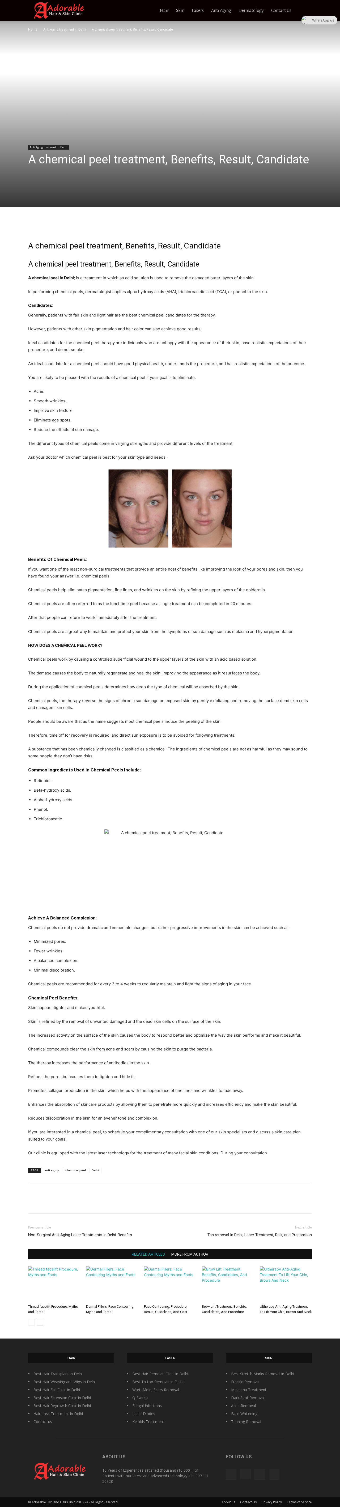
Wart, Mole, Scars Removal (155, 1389)
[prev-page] (31, 1322)
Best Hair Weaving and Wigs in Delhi (64, 1381)
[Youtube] (274, 1474)
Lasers (198, 10)
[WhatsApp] (182, 225)
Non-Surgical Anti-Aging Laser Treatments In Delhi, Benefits (80, 1234)
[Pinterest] (169, 225)
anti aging (52, 1170)
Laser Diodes (143, 1413)
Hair (164, 10)
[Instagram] (245, 1474)
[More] (194, 225)
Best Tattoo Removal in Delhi (157, 1381)
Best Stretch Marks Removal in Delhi (262, 1373)
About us (228, 1502)
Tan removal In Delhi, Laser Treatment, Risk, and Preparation (259, 1234)
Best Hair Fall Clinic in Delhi (56, 1389)
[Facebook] (145, 225)
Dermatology (251, 10)
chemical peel (75, 1170)
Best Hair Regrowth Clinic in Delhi (62, 1405)
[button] (305, 11)
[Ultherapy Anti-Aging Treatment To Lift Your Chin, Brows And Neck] (286, 1284)
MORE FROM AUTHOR (189, 1254)
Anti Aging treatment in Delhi (64, 29)
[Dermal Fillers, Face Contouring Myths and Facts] (112, 1284)
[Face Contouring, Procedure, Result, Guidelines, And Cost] (170, 1284)
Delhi (95, 1170)
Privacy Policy (272, 1502)
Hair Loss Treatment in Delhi (58, 1413)
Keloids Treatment (148, 1421)
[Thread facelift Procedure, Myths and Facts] (54, 1284)
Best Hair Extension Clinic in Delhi (62, 1397)
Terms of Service (299, 1502)
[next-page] (40, 1322)
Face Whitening (244, 1413)
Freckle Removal (245, 1381)
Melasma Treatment (248, 1389)
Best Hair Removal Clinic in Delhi (160, 1373)
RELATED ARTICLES (148, 1254)
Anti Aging (221, 10)
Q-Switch (140, 1397)
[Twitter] (157, 225)
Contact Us (281, 10)
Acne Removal (243, 1405)
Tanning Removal (246, 1421)
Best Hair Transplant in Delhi (58, 1373)
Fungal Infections (147, 1405)
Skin (180, 10)
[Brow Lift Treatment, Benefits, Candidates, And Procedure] (228, 1284)
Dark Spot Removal (248, 1397)
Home (32, 29)
